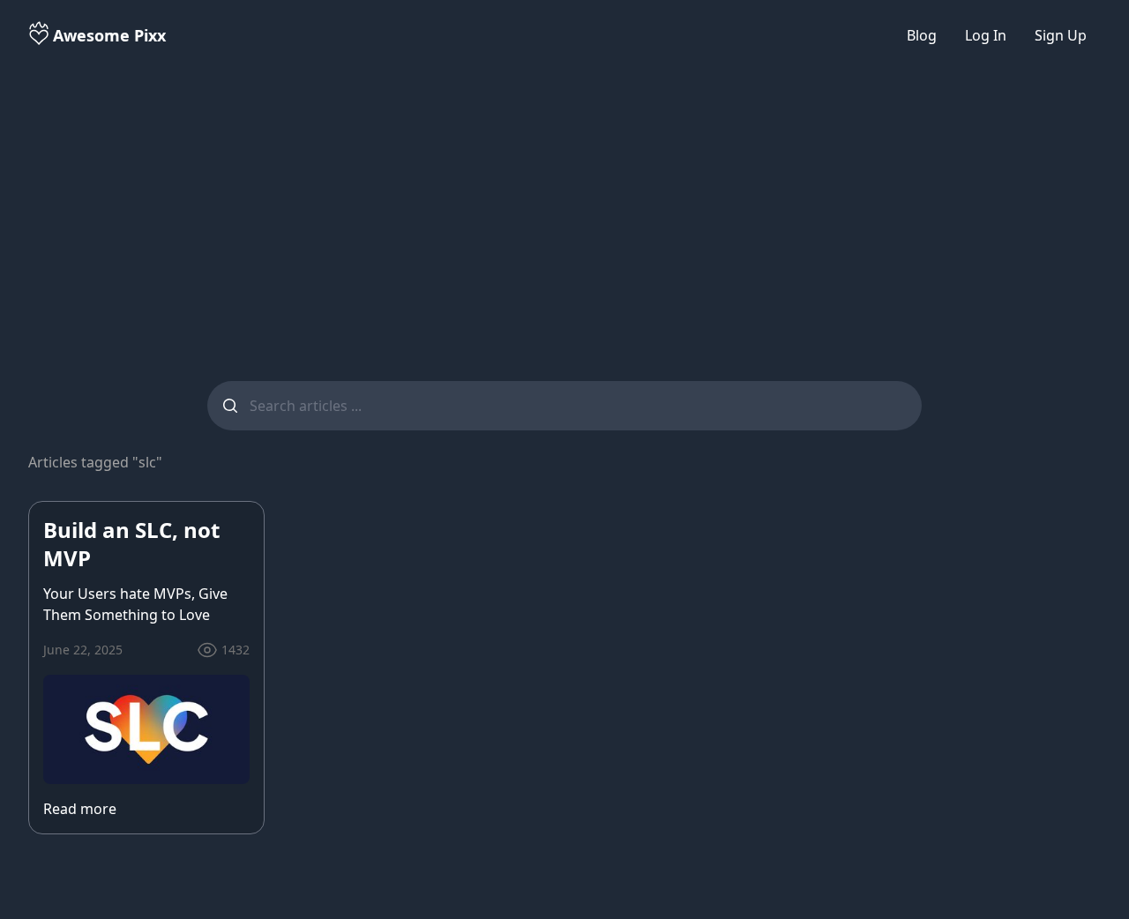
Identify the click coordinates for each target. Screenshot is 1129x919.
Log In (985, 35)
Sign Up (1061, 35)
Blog (922, 35)
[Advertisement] (564, 208)
